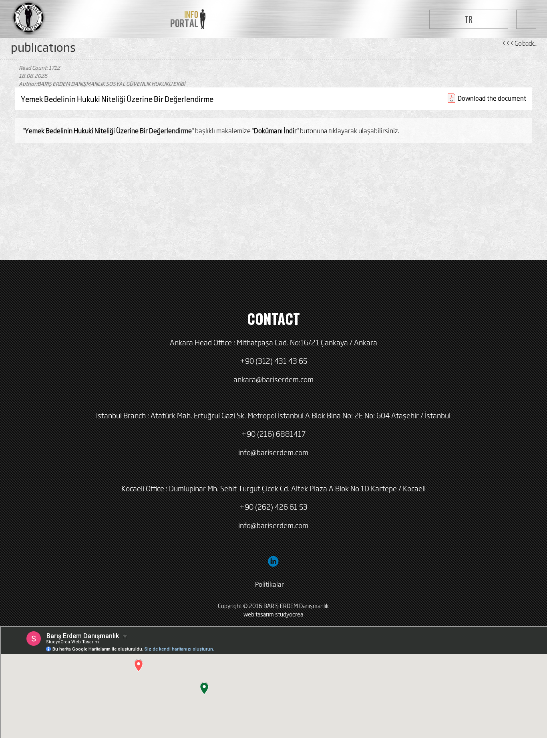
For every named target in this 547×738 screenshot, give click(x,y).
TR (469, 19)
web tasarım (258, 614)
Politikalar (269, 584)
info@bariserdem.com (273, 452)
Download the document (492, 98)
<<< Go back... (519, 43)
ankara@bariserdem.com (273, 379)
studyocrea (289, 614)
